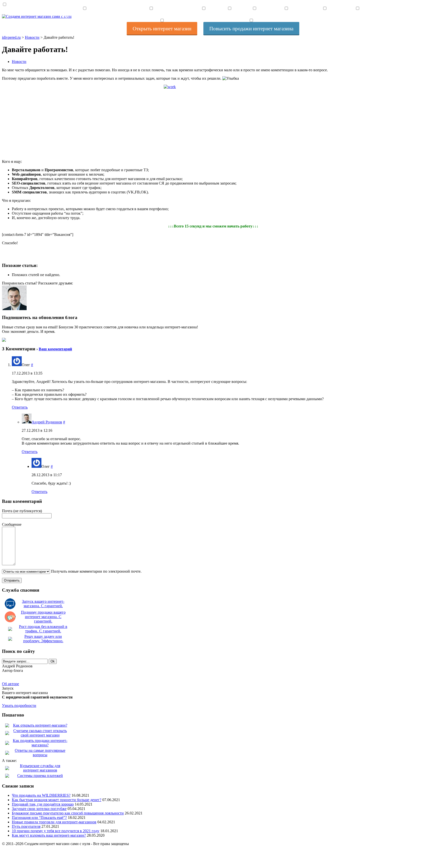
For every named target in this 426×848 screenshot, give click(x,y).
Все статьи (204, 16)
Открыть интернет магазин (84, 16)
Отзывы (357, 16)
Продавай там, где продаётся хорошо (43, 804)
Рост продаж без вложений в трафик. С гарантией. (43, 628)
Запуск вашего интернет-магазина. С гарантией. (43, 603)
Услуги (229, 16)
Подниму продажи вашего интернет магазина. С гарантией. (43, 616)
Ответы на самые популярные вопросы (40, 752)
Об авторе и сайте (325, 16)
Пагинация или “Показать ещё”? (39, 817)
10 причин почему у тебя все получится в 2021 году (55, 831)
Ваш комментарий (55, 349)
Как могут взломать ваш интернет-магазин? (49, 835)
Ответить (20, 407)
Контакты (254, 16)
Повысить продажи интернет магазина (151, 16)
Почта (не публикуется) (22, 511)
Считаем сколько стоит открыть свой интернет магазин (40, 733)
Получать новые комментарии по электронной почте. (96, 571)
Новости (19, 61)
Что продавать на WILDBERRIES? (41, 795)
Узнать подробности (19, 705)
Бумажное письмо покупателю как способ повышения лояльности (68, 813)
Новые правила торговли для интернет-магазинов (54, 822)
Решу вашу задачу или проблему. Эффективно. (43, 638)
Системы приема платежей (40, 775)
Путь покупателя (26, 826)
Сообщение (11, 524)
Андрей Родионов (47, 422)
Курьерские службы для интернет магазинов (40, 768)
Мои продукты (286, 16)
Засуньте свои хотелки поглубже (39, 809)
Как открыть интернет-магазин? (40, 725)
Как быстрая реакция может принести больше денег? (56, 800)
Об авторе (10, 684)
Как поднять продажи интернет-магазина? (40, 742)
